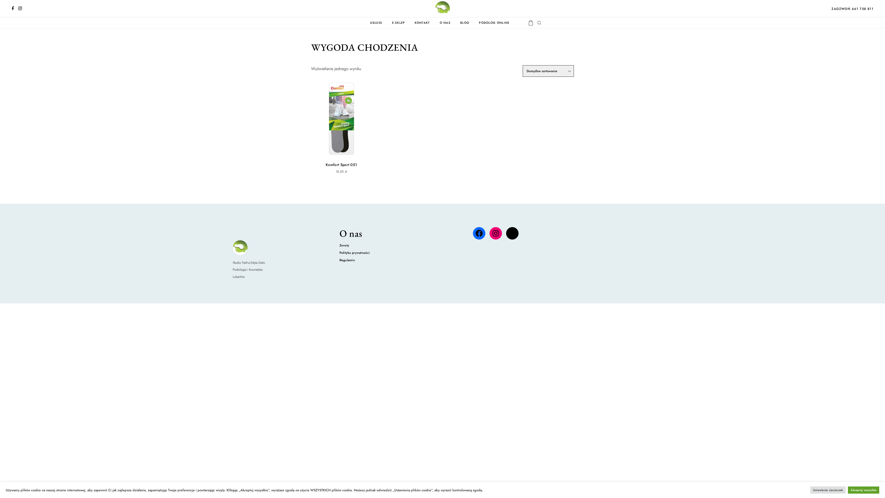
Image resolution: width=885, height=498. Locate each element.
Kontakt (422, 23)
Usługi (376, 23)
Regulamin (347, 260)
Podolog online (494, 23)
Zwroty (344, 245)
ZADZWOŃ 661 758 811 (852, 8)
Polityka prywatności (354, 252)
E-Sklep (398, 23)
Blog (464, 23)
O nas (445, 23)
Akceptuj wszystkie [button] (863, 490)
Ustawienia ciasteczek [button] (828, 490)
